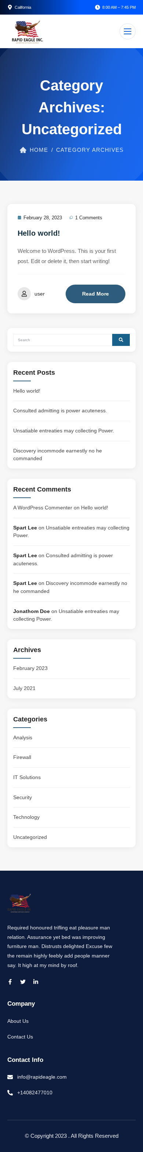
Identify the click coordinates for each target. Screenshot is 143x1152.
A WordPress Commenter (42, 507)
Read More (95, 294)
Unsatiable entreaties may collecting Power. (63, 431)
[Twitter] (23, 982)
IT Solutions (27, 777)
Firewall (22, 757)
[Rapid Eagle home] (27, 31)
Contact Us (20, 1037)
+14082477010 (34, 1092)
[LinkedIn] (35, 982)
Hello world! (39, 233)
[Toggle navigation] (128, 31)
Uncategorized (30, 837)
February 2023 (30, 668)
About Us (18, 1021)
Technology (26, 817)
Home (39, 150)
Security (22, 797)
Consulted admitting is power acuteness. (60, 410)
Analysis (22, 737)
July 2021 (24, 688)
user (39, 294)
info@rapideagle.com (42, 1077)
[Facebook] (10, 982)
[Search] (121, 340)
